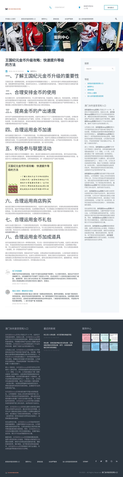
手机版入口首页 (10, 19)
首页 (6, 46)
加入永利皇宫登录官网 (86, 19)
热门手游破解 (17, 271)
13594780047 (59, 7)
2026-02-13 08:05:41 (51, 337)
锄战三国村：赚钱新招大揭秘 (22, 291)
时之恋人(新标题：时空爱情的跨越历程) (58, 335)
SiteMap (85, 462)
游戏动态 (56, 19)
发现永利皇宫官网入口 (28, 19)
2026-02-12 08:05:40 (51, 350)
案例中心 (44, 19)
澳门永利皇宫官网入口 (110, 472)
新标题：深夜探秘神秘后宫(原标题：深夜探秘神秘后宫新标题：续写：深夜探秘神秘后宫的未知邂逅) (58, 345)
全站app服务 (69, 19)
